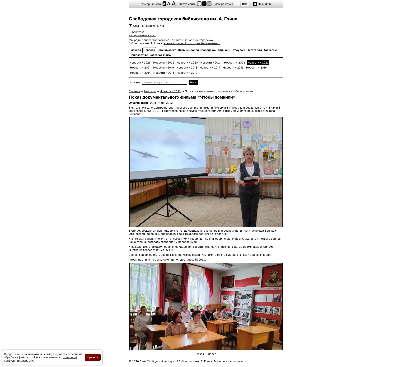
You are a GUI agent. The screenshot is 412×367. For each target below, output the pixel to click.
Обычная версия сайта (148, 25)
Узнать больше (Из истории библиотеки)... (192, 43)
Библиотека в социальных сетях (142, 33)
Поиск (193, 82)
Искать (135, 82)
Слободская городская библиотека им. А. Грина (183, 19)
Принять (92, 357)
